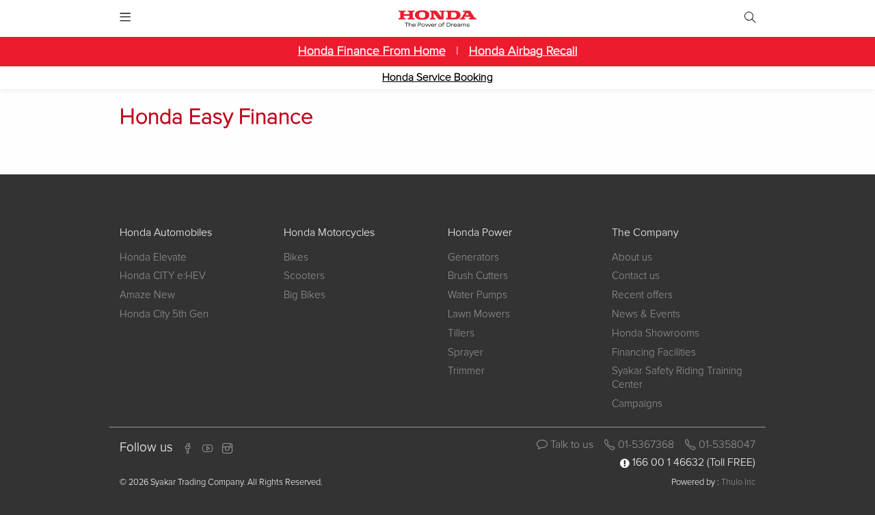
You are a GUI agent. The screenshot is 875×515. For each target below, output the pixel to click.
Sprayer (465, 352)
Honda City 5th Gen (164, 314)
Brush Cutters (478, 276)
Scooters (304, 276)
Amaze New (147, 295)
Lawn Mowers (479, 314)
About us (632, 257)
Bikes (296, 257)
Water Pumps (477, 295)
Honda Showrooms (655, 333)
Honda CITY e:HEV (163, 276)
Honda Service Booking (437, 77)
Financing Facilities (654, 352)
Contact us (636, 276)
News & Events (646, 314)
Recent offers (642, 295)
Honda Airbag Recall (523, 51)
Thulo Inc (738, 482)
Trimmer (466, 371)
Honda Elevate (153, 257)
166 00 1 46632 (668, 462)
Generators (473, 257)
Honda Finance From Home (372, 51)
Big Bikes (304, 295)
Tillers (461, 333)
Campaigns (637, 404)
